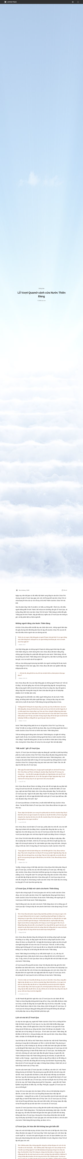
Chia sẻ (65, 590)
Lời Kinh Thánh (12, 2)
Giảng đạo (41, 288)
